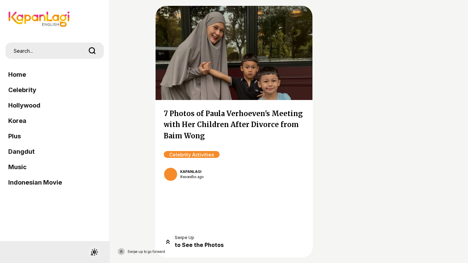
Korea (17, 120)
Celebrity (22, 89)
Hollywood (24, 105)
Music (17, 167)
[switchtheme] (94, 252)
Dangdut (21, 151)
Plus (14, 136)
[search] (92, 50)
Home (17, 74)
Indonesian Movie (35, 182)
